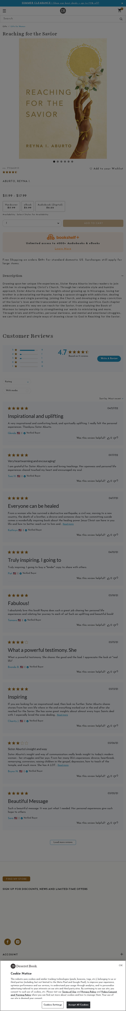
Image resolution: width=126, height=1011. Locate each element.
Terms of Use (69, 992)
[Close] (120, 965)
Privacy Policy (88, 992)
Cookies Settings (53, 1005)
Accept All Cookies (78, 1005)
